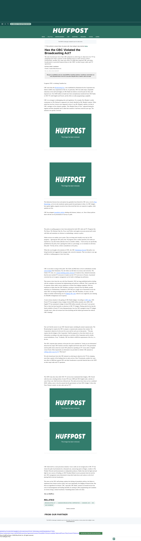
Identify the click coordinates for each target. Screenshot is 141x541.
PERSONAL (83, 36)
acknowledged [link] (48, 270)
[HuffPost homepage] (19, 530)
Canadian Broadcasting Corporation (69, 502)
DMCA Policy (45, 533)
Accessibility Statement (55, 533)
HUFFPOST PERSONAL (32, 531)
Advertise (7, 533)
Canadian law (86, 502)
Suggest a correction (70, 508)
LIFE (68, 36)
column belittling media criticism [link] (65, 273)
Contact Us (13, 533)
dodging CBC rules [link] (71, 293)
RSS (17, 533)
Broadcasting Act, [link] (59, 87)
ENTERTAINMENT (59, 36)
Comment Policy (37, 533)
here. (86, 46)
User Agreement (29, 533)
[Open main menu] (2, 24)
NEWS (43, 36)
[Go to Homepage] (114, 539)
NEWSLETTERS (50, 531)
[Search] (8, 24)
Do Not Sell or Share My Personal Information (91, 533)
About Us (2, 533)
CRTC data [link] (88, 300)
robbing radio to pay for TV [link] (51, 352)
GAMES (97, 36)
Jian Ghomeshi (49, 505)
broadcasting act (50, 502)
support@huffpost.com (70, 521)
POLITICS (50, 36)
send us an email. (87, 76)
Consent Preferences (73, 533)
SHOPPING (75, 36)
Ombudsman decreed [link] (80, 250)
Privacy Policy (64, 533)
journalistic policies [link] (59, 212)
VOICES (91, 36)
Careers (22, 533)
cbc (93, 502)
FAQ (90, 520)
